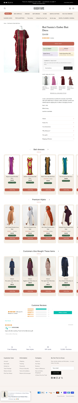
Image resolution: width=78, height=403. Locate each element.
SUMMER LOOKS (8, 18)
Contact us (6, 366)
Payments (22, 366)
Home (5, 23)
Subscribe (56, 373)
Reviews (37, 366)
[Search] (5, 8)
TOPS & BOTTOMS (19, 18)
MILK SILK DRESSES (67, 14)
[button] (46, 38)
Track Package (7, 368)
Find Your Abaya (8, 373)
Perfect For (45, 122)
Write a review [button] (63, 312)
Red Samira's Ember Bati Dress (14, 23)
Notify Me (68, 68)
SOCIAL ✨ (8, 13)
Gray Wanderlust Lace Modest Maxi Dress (18, 396)
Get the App (53, 18)
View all (39, 152)
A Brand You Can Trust (41, 18)
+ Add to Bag (12, 189)
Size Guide (6, 363)
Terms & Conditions (24, 371)
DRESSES (27, 14)
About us (37, 361)
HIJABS (45, 14)
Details (44, 118)
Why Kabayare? (46, 131)
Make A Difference (40, 368)
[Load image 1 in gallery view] (21, 49)
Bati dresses (39, 149)
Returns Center (7, 371)
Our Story (37, 363)
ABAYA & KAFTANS (54, 14)
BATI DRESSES (36, 14)
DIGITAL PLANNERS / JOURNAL (66, 18)
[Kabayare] (39, 8)
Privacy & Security (24, 368)
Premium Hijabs (39, 200)
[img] (8, 325)
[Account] (69, 8)
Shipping (22, 361)
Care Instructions (47, 126)
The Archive (30, 18)
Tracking (22, 363)
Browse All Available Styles (58, 93)
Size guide (45, 135)
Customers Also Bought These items (39, 251)
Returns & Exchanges (25, 373)
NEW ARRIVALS (18, 14)
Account (6, 361)
